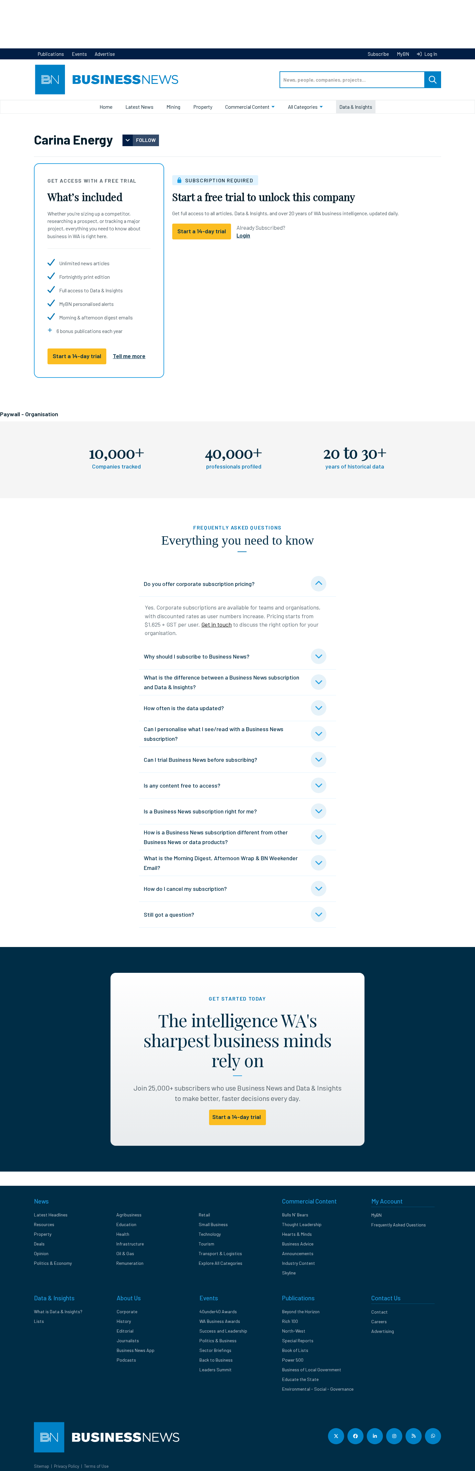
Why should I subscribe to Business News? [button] (196, 656)
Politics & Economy (53, 1263)
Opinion (41, 1253)
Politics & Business (218, 1340)
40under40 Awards (218, 1311)
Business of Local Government (311, 1369)
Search (432, 79)
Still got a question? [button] (169, 914)
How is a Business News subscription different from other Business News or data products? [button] (216, 837)
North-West (293, 1331)
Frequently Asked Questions (398, 1224)
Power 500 (292, 1360)
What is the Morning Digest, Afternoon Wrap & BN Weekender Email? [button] (221, 862)
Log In (430, 54)
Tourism (206, 1243)
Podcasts (126, 1360)
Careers (379, 1321)
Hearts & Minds (297, 1234)
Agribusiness (129, 1214)
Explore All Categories (220, 1263)
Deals (39, 1243)
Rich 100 (290, 1321)
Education (126, 1224)
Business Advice (297, 1243)
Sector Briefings (215, 1350)
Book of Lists (295, 1350)
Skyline (289, 1272)
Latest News (139, 107)
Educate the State (300, 1379)
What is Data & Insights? (58, 1311)
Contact (379, 1312)
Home (106, 107)
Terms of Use (96, 1466)
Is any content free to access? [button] (182, 785)
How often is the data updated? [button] (184, 707)
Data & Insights (355, 107)
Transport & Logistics (220, 1253)
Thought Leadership (302, 1224)
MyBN (403, 54)
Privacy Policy (66, 1466)
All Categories (303, 107)
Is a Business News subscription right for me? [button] (200, 811)
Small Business (213, 1224)
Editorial (125, 1331)
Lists (39, 1321)
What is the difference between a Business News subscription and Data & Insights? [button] (221, 682)
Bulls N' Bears (295, 1214)
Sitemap (41, 1466)
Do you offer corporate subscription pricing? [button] (199, 583)
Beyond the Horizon (301, 1311)
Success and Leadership (223, 1331)
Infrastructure (130, 1243)
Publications (51, 54)
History (124, 1321)
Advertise (105, 54)
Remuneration (129, 1263)
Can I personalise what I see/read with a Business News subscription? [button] (213, 733)
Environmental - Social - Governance (318, 1389)
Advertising (382, 1331)
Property (202, 107)
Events (79, 54)
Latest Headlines (51, 1214)
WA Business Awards (219, 1321)
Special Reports (297, 1340)
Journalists (128, 1340)
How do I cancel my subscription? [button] (185, 888)
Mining (173, 107)
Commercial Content (247, 107)
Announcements (297, 1253)
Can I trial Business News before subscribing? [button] (200, 759)
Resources (44, 1224)
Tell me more (129, 355)
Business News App (135, 1350)
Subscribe (378, 54)
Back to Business (216, 1360)
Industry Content (298, 1263)
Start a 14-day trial (77, 355)
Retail (204, 1214)
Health (122, 1234)
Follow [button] (146, 140)
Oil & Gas (125, 1253)
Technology (210, 1234)
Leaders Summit (215, 1369)
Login (243, 235)
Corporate (127, 1311)
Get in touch (216, 624)
